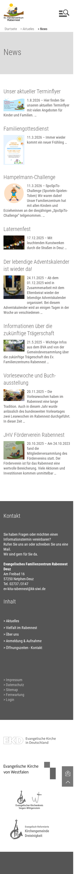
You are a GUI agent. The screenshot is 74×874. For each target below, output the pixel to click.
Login (10, 699)
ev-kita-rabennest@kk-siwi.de (24, 589)
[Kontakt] (68, 773)
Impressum (14, 680)
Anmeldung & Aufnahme (24, 641)
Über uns (12, 634)
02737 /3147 (18, 584)
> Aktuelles (27, 29)
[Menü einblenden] (63, 13)
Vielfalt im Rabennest (21, 628)
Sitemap (12, 690)
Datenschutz (15, 685)
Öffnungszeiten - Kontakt (24, 648)
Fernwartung (15, 694)
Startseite (11, 29)
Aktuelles (12, 621)
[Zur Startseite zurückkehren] (13, 5)
